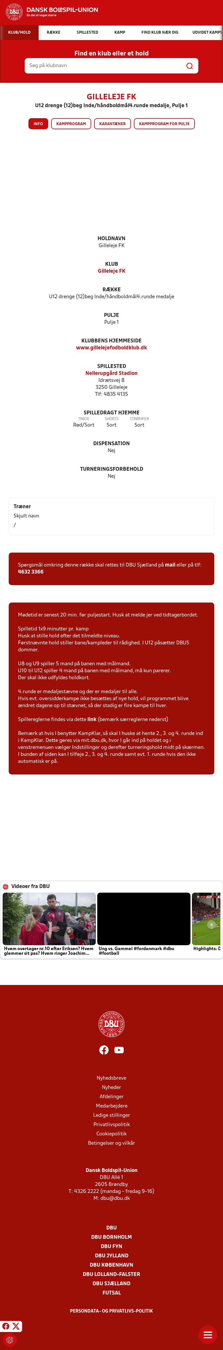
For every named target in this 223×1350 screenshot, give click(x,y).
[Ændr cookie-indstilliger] (10, 1340)
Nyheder (111, 1087)
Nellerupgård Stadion (111, 373)
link (91, 719)
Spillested (111, 366)
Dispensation (111, 443)
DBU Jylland (111, 1256)
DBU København (111, 1265)
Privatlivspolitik (111, 1124)
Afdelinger (112, 1096)
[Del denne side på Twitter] (16, 1327)
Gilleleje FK (111, 271)
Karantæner (112, 124)
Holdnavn (111, 238)
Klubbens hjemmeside (111, 341)
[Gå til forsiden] (49, 11)
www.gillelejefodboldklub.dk (111, 348)
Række (111, 289)
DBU (111, 1228)
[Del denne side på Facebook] (5, 1327)
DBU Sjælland (111, 1283)
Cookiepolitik (111, 1134)
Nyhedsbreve (111, 1078)
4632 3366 (31, 572)
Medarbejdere (111, 1106)
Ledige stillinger (111, 1115)
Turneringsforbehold (111, 469)
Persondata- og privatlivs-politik (111, 1311)
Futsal (111, 1293)
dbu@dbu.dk (115, 1198)
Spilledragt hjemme (112, 413)
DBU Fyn (111, 1246)
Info (38, 124)
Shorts (111, 419)
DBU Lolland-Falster (111, 1274)
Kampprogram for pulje (164, 124)
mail (170, 565)
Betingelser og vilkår (111, 1143)
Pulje (111, 315)
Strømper (139, 419)
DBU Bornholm (111, 1237)
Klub (111, 264)
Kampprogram (71, 124)
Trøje (83, 419)
